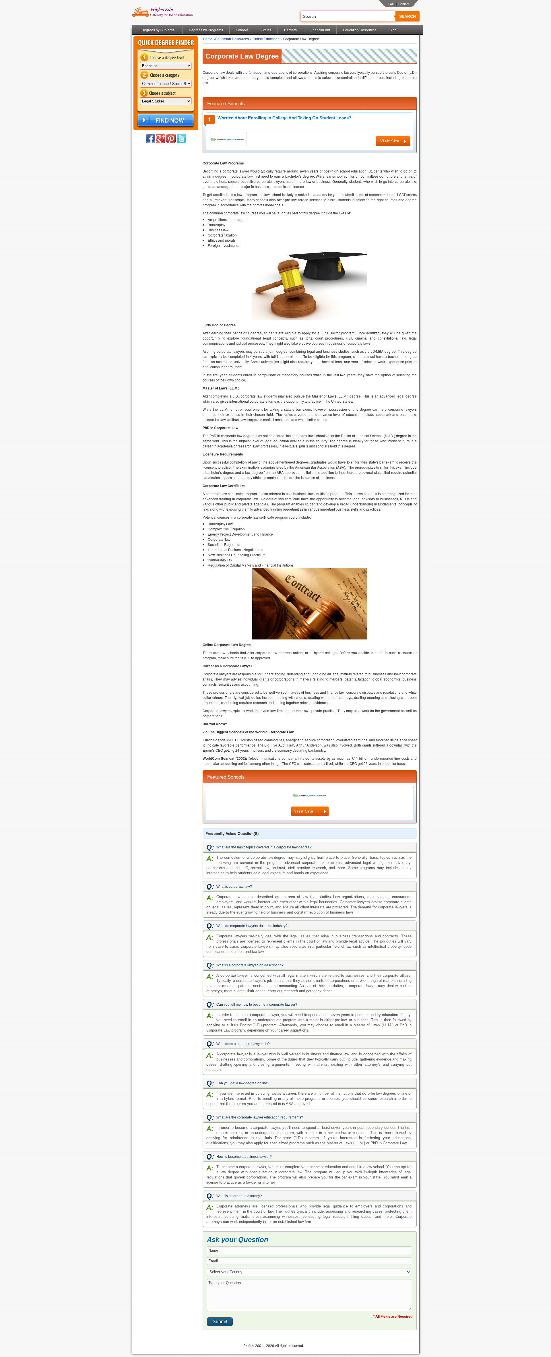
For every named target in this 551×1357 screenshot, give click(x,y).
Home (207, 38)
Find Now (165, 120)
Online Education (266, 38)
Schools (242, 29)
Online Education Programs (162, 12)
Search (407, 16)
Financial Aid (320, 29)
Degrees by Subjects (157, 29)
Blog (393, 29)
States (266, 29)
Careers (290, 29)
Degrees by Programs (206, 29)
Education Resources (360, 29)
